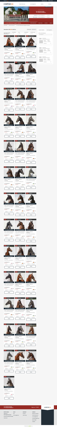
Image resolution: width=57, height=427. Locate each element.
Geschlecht (26, 32)
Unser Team (25, 415)
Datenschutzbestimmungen (8, 416)
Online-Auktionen (12, 25)
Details (9, 57)
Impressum (5, 417)
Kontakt (24, 413)
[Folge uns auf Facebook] (36, 407)
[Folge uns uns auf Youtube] (37, 407)
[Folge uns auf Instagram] (38, 407)
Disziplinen (14, 32)
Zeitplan (33, 421)
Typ (19, 32)
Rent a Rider (34, 419)
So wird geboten (16, 415)
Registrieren (45, 0)
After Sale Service (35, 415)
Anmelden (51, 0)
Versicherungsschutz (35, 418)
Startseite (5, 25)
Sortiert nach (33, 32)
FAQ (14, 413)
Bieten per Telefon (35, 413)
